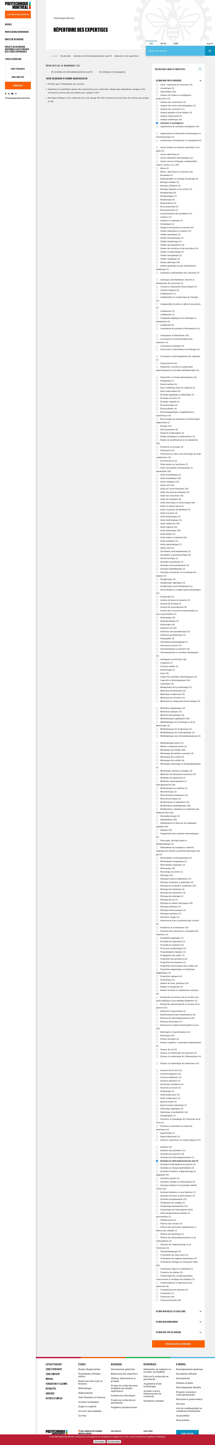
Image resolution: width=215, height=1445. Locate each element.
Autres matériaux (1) (170, 154)
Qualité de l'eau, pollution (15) (174, 983)
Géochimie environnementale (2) (175, 551)
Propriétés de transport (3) (173, 962)
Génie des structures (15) (172, 496)
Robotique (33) (167, 1035)
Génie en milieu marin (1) (172, 506)
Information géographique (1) (174, 642)
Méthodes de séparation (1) (173, 778)
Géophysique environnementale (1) (176, 586)
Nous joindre (182, 1420)
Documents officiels (186, 1373)
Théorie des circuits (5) (171, 1223)
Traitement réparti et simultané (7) (176, 1269)
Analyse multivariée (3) (171, 116)
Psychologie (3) (167, 980)
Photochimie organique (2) (172, 865)
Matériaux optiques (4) (171, 711)
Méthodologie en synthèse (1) (174, 788)
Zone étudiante (18, 69)
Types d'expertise (13, 59)
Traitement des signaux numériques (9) (178, 1258)
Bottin (163, 43)
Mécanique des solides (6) (172, 760)
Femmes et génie (184, 1383)
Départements (85, 1393)
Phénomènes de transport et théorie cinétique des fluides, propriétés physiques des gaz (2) (178, 851)
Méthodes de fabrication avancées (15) (178, 774)
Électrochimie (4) (168, 408)
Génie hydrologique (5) (171, 520)
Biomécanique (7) (168, 196)
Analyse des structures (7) (172, 109)
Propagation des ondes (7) (172, 955)
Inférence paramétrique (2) (173, 635)
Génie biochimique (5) (170, 475)
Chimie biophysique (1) (171, 241)
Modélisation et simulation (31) (174, 802)
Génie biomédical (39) (170, 478)
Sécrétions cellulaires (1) (172, 1084)
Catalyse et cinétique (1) (171, 220)
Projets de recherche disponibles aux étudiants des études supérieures (17, 49)
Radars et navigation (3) (171, 987)
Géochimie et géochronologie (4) (175, 555)
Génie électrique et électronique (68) (177, 503)
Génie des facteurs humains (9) (174, 492)
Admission (18, 85)
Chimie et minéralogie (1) (172, 252)
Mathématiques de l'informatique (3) (177, 732)
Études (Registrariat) (89, 1369)
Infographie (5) (167, 638)
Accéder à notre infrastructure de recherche (152, 1394)
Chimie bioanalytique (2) (172, 238)
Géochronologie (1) (169, 558)
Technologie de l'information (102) (176, 1210)
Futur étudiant (54, 1364)
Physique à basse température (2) (175, 879)
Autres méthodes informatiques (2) (176, 158)
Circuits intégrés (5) (169, 290)
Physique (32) (166, 875)
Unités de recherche (14, 39)
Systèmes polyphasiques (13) (173, 1199)
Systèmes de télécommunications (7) (177, 1157)
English (210, 44)
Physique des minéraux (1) (172, 889)
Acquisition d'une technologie (153, 1385)
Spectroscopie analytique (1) (173, 1105)
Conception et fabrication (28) (174, 335)
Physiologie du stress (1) (171, 872)
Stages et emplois (87, 1406)
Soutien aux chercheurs (123, 1395)
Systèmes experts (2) (170, 1178)
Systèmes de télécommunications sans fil (93, 56)
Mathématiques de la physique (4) (176, 729)
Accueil (8, 24)
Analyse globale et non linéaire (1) (176, 112)
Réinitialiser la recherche (178, 1344)
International (183, 1378)
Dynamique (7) (167, 381)
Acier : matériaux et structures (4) (176, 85)
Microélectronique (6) (170, 799)
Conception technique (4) (172, 346)
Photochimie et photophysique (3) (176, 858)
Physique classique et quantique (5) (176, 882)
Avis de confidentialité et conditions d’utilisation (189, 1409)
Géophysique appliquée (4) (172, 583)
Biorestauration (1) (169, 210)
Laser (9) (164, 673)
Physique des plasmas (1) (171, 896)
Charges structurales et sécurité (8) (177, 227)
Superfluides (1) (167, 1133)
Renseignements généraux (189, 1369)
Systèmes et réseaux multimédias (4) (177, 1168)
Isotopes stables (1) (169, 666)
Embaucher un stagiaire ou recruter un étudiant (157, 1370)
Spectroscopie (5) (168, 1102)
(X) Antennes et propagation (112, 72)
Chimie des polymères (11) (172, 245)
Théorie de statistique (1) (172, 1234)
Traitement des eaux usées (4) (174, 1255)
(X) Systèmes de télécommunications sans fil (71, 72)
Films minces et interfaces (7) (174, 464)
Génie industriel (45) (170, 523)
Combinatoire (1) (168, 294)
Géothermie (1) (167, 597)
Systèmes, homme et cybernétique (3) (177, 1182)
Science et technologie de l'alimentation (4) (180, 1056)
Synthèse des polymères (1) (172, 1150)
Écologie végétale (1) (170, 402)
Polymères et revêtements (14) (174, 927)
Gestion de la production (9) (173, 607)
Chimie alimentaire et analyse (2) (175, 231)
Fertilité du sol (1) (168, 461)
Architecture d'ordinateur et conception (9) (180, 140)
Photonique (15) (167, 868)
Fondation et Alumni (56, 1383)
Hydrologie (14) (167, 624)
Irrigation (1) (166, 663)
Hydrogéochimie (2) (169, 621)
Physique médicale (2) (170, 907)
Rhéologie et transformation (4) (175, 1032)
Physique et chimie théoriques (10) (176, 903)
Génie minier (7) (168, 534)
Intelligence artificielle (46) (173, 659)
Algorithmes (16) (168, 92)
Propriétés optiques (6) (171, 976)
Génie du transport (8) (170, 499)
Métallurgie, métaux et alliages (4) (176, 771)
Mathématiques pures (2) (172, 743)
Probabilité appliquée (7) (172, 938)
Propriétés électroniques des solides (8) (179, 966)
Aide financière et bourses (91, 1397)
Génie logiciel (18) (168, 527)
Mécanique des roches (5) (172, 757)
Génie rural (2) (167, 548)
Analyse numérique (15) (171, 119)
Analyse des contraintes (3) (173, 102)
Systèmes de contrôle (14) (172, 1154)
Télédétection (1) (168, 1220)
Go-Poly (82, 1415)
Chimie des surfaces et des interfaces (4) (179, 248)
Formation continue (154, 1401)
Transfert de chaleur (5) (171, 1272)
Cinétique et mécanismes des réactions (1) (179, 273)
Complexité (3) (167, 325)
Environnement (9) (169, 429)
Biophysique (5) (167, 200)
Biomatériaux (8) (168, 193)
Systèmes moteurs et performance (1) (177, 1196)
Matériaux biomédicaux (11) (173, 691)
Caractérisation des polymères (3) (176, 213)
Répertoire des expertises (124, 1373)
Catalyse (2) (166, 217)
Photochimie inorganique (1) (173, 861)
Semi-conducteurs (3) (170, 1098)
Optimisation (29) (168, 819)
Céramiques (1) (167, 224)
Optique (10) (166, 830)
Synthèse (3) (166, 1147)
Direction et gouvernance (189, 1399)
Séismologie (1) (167, 1091)
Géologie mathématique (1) (172, 569)
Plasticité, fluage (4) (170, 917)
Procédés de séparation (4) (172, 941)
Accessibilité (182, 1415)
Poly (151, 43)
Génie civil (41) (167, 485)
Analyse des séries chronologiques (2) (178, 105)
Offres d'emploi (54, 1398)
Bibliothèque (85, 1388)
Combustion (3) (167, 311)
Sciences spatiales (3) (170, 1081)
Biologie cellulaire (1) (170, 186)
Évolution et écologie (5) (172, 447)
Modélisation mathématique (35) (175, 806)
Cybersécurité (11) (168, 363)
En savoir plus (114, 1442)
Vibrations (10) (167, 1297)
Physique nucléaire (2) (170, 914)
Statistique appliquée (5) (171, 1109)
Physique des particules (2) (173, 893)
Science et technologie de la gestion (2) (178, 1053)
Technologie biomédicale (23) (174, 1206)
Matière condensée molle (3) (173, 746)
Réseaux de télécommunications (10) (177, 1018)
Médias (49, 1378)
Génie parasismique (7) (171, 544)
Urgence (50, 1393)
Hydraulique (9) (167, 617)
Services (180, 1404)
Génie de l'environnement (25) (174, 489)
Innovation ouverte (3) (171, 645)
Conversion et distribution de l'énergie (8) (180, 349)
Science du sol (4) (168, 1049)
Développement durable (188, 1387)
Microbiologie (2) (168, 792)
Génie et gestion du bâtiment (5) (175, 509)
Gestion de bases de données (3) (175, 600)
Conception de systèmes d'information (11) (180, 328)
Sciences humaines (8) (170, 1074)
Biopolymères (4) (168, 203)
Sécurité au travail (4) (170, 1088)
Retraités (51, 1388)
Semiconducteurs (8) (170, 1095)
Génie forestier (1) (169, 513)
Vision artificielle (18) (170, 1300)
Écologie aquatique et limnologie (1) (177, 395)
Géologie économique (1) (171, 562)
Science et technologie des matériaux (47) (179, 1063)
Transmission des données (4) (174, 1290)
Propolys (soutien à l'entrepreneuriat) (186, 1393)
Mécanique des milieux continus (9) (177, 753)
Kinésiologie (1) (167, 670)
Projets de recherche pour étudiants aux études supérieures (124, 1388)
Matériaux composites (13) (172, 694)
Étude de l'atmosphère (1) (172, 433)
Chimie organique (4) (170, 259)
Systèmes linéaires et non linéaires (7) (178, 1192)
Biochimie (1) (166, 175)
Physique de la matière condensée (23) (178, 886)
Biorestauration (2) (169, 206)
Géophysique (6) (168, 579)
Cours (176, 43)
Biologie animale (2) (169, 182)
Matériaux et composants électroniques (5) (180, 701)
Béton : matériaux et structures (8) (176, 172)
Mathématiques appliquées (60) (175, 718)
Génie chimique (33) (169, 482)
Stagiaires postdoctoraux (124, 1407)
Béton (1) (164, 168)
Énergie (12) (166, 426)
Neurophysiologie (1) (170, 816)
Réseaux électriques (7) (171, 1021)
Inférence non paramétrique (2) (175, 631)
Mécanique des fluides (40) (173, 750)
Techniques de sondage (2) (172, 1203)
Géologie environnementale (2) (174, 565)
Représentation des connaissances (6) (178, 1015)
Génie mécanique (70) (170, 530)
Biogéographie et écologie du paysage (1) (179, 179)
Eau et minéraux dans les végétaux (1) (177, 388)
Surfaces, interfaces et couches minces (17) (180, 1140)
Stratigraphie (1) (168, 1116)
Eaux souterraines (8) (170, 391)
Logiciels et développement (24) (175, 680)
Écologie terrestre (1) (170, 398)
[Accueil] (18, 5)
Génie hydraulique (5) (170, 516)
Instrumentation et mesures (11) (175, 649)
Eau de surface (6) (168, 384)
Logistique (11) (167, 684)
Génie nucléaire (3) (169, 541)
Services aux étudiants (90, 1411)
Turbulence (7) (167, 1293)
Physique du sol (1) (169, 900)
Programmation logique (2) (173, 952)
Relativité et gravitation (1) (173, 1011)
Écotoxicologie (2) (169, 405)
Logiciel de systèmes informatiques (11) (178, 677)
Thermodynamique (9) (170, 1251)
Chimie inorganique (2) (171, 255)
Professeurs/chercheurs (17, 31)
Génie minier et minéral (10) (173, 537)
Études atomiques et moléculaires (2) (177, 436)
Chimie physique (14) (170, 262)
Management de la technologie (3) (176, 687)
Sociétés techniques (88, 1402)
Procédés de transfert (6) (172, 945)
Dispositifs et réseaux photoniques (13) (178, 377)
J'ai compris (99, 1442)
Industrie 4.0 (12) (168, 628)
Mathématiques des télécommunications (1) (180, 736)
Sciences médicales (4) (171, 1077)
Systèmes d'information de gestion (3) (178, 1164)
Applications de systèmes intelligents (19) (179, 126)
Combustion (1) (167, 314)
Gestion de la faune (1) (170, 604)
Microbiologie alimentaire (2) (174, 795)
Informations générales (123, 1369)
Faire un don (187, 1433)
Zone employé (18, 77)
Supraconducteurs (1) (170, 1136)
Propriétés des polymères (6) (173, 959)
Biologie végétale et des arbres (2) (176, 189)
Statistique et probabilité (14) (174, 1112)
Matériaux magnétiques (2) (172, 708)
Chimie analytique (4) (170, 234)
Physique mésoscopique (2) (173, 910)
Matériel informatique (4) (172, 715)
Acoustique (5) (167, 88)
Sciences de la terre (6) (171, 1070)
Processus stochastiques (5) (173, 948)
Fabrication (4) (167, 450)
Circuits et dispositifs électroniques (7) (178, 287)
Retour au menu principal (18, 14)
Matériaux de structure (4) (172, 698)
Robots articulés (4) (169, 1039)
